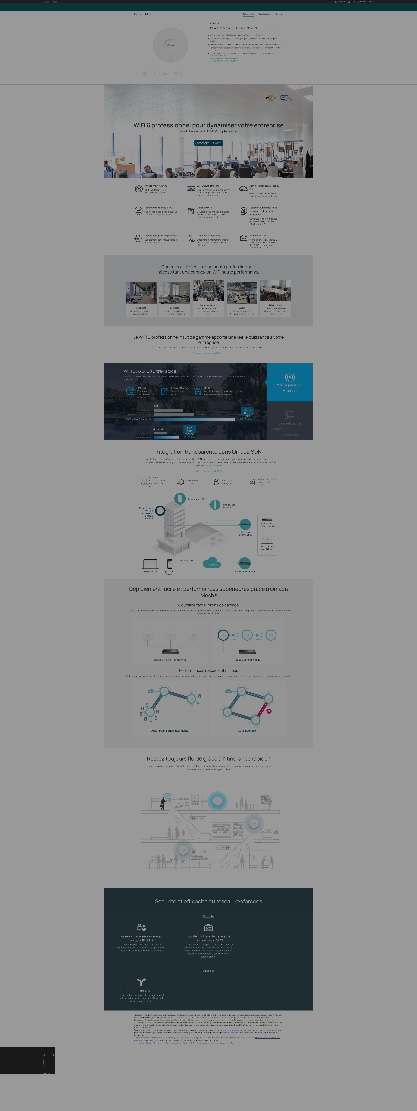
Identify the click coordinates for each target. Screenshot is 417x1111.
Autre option (224, 560)
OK (192, 560)
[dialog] (208, 555)
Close (241, 547)
